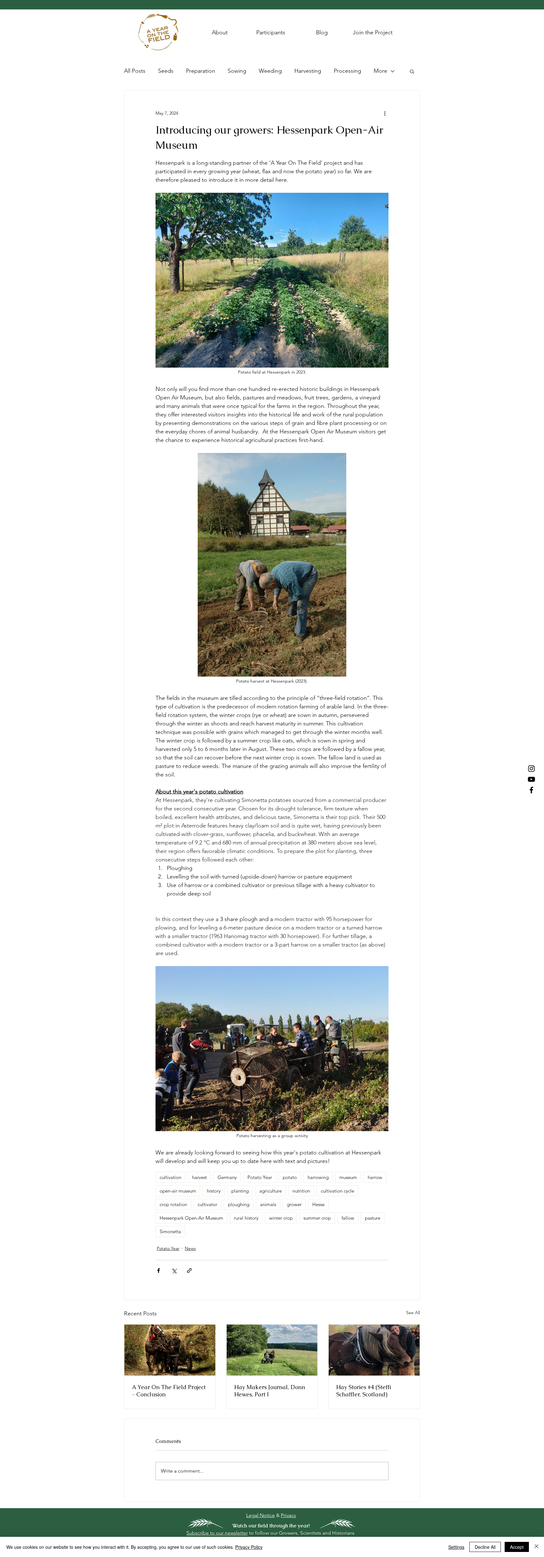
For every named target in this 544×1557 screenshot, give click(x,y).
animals (268, 1204)
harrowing (318, 1177)
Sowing (237, 70)
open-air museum (178, 1191)
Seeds (165, 70)
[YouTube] (531, 779)
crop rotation (173, 1204)
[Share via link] (189, 1271)
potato (290, 1177)
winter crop (281, 1218)
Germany (227, 1177)
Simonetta (170, 1231)
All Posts (134, 70)
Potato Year (259, 1177)
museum (348, 1177)
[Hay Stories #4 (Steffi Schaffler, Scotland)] (374, 1350)
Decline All (485, 1547)
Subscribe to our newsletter (217, 1533)
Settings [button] (456, 1547)
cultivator (207, 1204)
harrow (375, 1177)
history (214, 1191)
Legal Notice (260, 1515)
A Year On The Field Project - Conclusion (169, 1390)
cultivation (170, 1177)
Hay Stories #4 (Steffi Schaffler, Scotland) (363, 1390)
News (190, 1248)
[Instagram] (531, 768)
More (380, 70)
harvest (199, 1177)
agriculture (270, 1191)
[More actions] (384, 113)
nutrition (301, 1191)
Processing (347, 70)
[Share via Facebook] (159, 1271)
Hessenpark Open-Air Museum (191, 1218)
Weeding (270, 70)
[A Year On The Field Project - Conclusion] (169, 1350)
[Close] (536, 1547)
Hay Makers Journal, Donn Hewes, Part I (269, 1390)
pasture (372, 1218)
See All (413, 1312)
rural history (246, 1218)
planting (240, 1191)
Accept (517, 1547)
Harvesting (307, 70)
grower (294, 1204)
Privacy (288, 1515)
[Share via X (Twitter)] (174, 1271)
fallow (348, 1218)
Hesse (318, 1204)
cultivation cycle (337, 1191)
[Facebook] (531, 790)
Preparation (200, 70)
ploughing (238, 1204)
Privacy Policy (249, 1547)
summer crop (317, 1218)
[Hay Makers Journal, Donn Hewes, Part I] (272, 1350)
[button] (412, 71)
